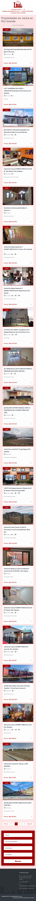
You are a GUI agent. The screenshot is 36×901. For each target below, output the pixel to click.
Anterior (6, 824)
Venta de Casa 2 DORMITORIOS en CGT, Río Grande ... (18, 726)
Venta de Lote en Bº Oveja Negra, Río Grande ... (17, 450)
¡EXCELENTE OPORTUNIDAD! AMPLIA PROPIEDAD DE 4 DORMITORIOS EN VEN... (17, 410)
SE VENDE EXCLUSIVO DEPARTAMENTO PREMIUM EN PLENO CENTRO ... (18, 370)
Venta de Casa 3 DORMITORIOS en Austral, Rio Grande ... (16, 648)
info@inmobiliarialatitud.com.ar (10, 11)
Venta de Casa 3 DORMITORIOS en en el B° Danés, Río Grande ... (18, 608)
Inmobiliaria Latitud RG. (27, 888)
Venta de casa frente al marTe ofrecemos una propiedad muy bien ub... (17, 529)
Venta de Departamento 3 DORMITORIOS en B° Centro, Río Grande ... (18, 249)
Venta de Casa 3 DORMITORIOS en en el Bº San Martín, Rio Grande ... (18, 170)
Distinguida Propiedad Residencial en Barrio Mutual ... (18, 50)
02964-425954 (16, 9)
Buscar (18, 861)
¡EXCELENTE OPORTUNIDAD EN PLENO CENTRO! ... (17, 804)
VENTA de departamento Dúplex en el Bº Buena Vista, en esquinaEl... (18, 489)
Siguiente (29, 824)
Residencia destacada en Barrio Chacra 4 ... (15, 209)
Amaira (32, 898)
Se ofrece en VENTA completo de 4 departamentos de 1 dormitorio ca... (17, 331)
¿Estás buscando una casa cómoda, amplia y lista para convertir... (17, 687)
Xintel (20, 898)
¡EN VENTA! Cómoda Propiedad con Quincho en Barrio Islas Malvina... (16, 131)
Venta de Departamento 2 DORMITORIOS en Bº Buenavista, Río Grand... (17, 290)
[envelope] (24, 9)
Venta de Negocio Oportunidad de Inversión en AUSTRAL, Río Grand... (16, 569)
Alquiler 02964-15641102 (19, 13)
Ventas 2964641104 (27, 11)
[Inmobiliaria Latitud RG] (18, 4)
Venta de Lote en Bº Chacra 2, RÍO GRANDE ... (16, 765)
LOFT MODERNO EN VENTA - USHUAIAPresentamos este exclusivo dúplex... (17, 90)
